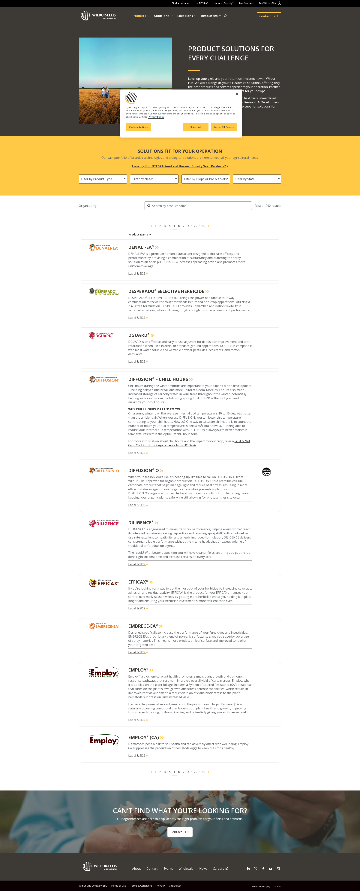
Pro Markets (246, 3)
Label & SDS (137, 274)
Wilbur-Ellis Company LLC (93, 885)
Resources (209, 16)
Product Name (138, 234)
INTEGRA (202, 3)
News (203, 868)
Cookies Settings (138, 127)
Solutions (162, 16)
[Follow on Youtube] (271, 869)
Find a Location (181, 3)
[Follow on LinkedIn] (248, 869)
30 (203, 226)
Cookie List (175, 885)
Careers (218, 868)
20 (195, 226)
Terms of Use (118, 885)
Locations (185, 16)
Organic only (88, 206)
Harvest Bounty (223, 3)
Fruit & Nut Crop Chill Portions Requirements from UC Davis (189, 443)
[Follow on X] (256, 869)
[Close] (237, 94)
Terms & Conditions (141, 885)
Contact (152, 868)
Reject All (195, 127)
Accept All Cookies (224, 127)
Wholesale (186, 868)
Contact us (267, 16)
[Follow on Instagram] (278, 869)
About (136, 868)
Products (138, 16)
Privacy (161, 885)
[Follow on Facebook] (263, 869)
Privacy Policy (156, 116)
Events (168, 868)
